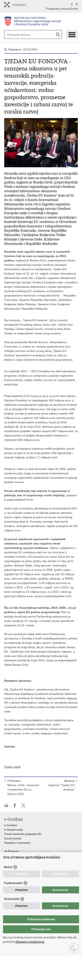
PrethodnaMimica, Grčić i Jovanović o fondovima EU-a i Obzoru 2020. (23, 787)
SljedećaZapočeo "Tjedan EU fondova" (61, 785)
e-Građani (10, 825)
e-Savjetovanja (13, 829)
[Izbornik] (72, 34)
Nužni (8, 867)
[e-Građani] (21, 4)
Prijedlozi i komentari (17, 842)
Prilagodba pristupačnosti (62, 8)
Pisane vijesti (12, 766)
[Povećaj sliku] (41, 142)
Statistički (11, 899)
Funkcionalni (13, 883)
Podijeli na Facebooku (15, 805)
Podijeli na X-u (23, 805)
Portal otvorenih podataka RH (22, 834)
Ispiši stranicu (6, 805)
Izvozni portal (12, 838)
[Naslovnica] (41, 21)
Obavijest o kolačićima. (30, 941)
